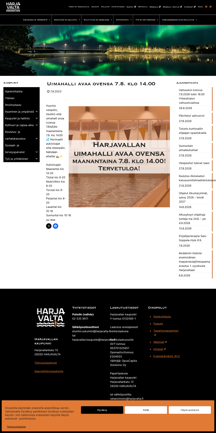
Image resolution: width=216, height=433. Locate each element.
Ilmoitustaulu (13, 105)
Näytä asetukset (190, 410)
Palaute (105, 7)
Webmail (154, 7)
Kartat (130, 7)
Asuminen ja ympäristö (19, 111)
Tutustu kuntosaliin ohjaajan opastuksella (192, 131)
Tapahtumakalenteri (166, 330)
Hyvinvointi (122, 20)
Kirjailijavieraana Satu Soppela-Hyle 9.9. (192, 238)
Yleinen (9, 98)
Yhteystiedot (118, 7)
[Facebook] (205, 7)
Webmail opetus (171, 7)
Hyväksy (102, 410)
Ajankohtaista (13, 91)
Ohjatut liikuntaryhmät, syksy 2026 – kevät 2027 (193, 197)
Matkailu (143, 7)
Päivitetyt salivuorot (192, 115)
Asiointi (95, 7)
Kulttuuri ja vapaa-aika (19, 125)
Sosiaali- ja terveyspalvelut (15, 149)
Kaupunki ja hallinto (17, 118)
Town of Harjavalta (79, 7)
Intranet (188, 7)
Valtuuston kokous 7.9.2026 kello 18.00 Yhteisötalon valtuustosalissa (192, 96)
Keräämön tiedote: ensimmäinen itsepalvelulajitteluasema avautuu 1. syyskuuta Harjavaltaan (194, 261)
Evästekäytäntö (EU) (166, 356)
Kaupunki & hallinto (65, 20)
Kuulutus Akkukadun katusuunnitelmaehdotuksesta (194, 178)
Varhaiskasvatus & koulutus (178, 20)
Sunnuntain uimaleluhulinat (188, 148)
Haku (200, 7)
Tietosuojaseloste (16, 426)
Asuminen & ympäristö (35, 20)
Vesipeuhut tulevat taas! (194, 163)
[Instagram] (210, 7)
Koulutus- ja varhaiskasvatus (15, 135)
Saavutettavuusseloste (48, 371)
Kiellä (146, 410)
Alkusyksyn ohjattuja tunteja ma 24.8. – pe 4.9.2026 (192, 219)
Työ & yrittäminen (145, 20)
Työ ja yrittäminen (16, 158)
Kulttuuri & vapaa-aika (96, 20)
